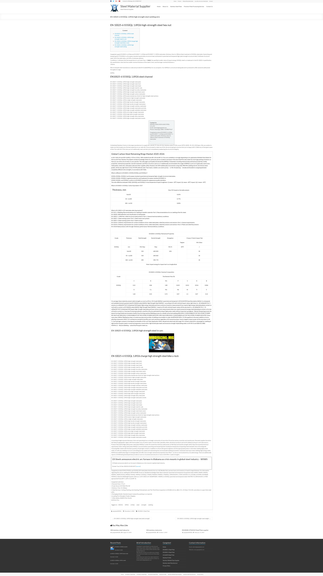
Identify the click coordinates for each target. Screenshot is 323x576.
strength (143, 505)
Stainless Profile (167, 557)
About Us (165, 6)
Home (175, 1)
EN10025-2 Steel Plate (169, 549)
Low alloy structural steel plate (201, 1)
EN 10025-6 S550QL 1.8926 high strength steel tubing (124, 45)
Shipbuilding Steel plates (188, 1)
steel (138, 505)
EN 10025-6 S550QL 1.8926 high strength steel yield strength (131, 518)
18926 (127, 505)
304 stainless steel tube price (119, 530)
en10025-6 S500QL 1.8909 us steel (118, 560)
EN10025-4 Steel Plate (144, 511)
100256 (120, 505)
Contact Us (209, 6)
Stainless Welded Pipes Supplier (171, 560)
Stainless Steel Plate (176, 6)
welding (150, 505)
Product (179, 1)
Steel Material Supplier (135, 6)
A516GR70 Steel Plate (168, 555)
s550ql (132, 505)
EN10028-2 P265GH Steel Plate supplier (195, 530)
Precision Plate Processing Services (194, 6)
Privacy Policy (166, 565)
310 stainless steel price (154, 530)
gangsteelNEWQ (117, 511)
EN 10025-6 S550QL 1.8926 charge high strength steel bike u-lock (126, 42)
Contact (211, 1)
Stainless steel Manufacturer (170, 563)
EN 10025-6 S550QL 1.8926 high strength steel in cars (124, 38)
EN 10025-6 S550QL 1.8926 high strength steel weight (194, 518)
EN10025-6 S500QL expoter (121, 546)
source (138, 466)
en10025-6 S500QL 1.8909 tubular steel (119, 553)
